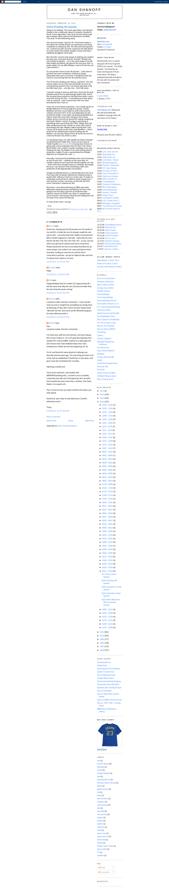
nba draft (100, 811)
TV (98, 852)
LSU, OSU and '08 (110, 152)
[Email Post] (90, 209)
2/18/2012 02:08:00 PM (58, 317)
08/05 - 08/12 (107, 481)
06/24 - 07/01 (107, 502)
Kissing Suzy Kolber (105, 288)
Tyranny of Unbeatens (112, 184)
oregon (100, 817)
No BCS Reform (111, 236)
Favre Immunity (111, 233)
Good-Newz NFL (111, 246)
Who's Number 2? (110, 179)
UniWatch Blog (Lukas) (106, 376)
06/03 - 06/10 (107, 513)
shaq (99, 830)
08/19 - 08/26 (107, 474)
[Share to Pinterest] (56, 212)
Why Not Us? (110, 227)
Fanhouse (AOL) (104, 310)
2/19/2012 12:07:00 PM (58, 411)
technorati (101, 840)
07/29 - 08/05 (107, 484)
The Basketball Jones (106, 316)
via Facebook (106, 44)
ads (98, 761)
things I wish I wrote (105, 846)
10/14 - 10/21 (107, 445)
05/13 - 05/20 (107, 524)
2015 (102, 391)
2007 (102, 646)
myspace (101, 802)
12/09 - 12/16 (107, 416)
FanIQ (99, 360)
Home (70, 421)
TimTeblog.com (104, 110)
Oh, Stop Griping (109, 168)
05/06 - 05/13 (107, 528)
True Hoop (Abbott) (105, 297)
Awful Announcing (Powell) (108, 313)
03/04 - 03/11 (107, 560)
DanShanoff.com (104, 662)
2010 (102, 636)
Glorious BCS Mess (113, 244)
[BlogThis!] (50, 212)
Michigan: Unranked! (111, 203)
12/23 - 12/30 (107, 408)
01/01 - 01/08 (107, 628)
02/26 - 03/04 (107, 564)
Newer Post (51, 421)
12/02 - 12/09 (107, 419)
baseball (100, 767)
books (99, 770)
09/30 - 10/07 (107, 452)
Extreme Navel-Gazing (106, 783)
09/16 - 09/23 (107, 459)
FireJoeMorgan (103, 294)
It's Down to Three (110, 171)
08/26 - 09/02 (107, 470)
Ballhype (100, 354)
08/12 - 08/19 (107, 477)
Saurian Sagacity (104, 338)
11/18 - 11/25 (107, 427)
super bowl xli (102, 836)
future (99, 786)
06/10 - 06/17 (107, 510)
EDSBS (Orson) (103, 291)
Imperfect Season (112, 241)
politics (100, 821)
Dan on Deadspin (104, 691)
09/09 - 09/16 (107, 463)
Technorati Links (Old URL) (108, 684)
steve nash (101, 833)
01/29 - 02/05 (107, 613)
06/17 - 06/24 (107, 506)
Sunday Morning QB (105, 357)
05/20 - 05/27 (107, 521)
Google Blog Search (105, 678)
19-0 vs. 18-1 (110, 238)
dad (98, 776)
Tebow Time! (108, 195)
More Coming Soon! (105, 379)
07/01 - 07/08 (107, 499)
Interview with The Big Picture (109, 688)
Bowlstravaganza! (110, 163)
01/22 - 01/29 (107, 617)
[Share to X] (52, 212)
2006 (102, 650)
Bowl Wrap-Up (109, 154)
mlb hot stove (102, 799)
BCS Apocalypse (110, 187)
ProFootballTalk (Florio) (106, 301)
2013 (102, 398)
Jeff (50, 280)
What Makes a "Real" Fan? (108, 260)
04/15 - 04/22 (107, 539)
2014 (102, 394)
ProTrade (101, 370)
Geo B (51, 226)
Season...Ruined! (110, 192)
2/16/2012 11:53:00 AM (58, 262)
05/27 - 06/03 (107, 517)
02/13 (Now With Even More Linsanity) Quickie (111, 602)
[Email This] (47, 212)
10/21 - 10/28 (107, 441)
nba (98, 808)
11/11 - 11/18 (107, 430)
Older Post (89, 421)
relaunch (100, 827)
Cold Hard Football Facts (107, 363)
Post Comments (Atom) (67, 426)
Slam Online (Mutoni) (105, 351)
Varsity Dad (102, 665)
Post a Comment (53, 417)
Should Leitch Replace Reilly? (109, 267)
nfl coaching (102, 814)
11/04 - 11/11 (107, 434)
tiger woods (102, 849)
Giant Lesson (110, 230)
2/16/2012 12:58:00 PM (58, 274)
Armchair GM (102, 367)
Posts (102, 868)
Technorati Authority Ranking (109, 681)
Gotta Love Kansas (110, 176)
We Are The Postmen (106, 326)
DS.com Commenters (106, 278)
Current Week (102, 96)
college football (103, 773)
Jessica (52, 299)
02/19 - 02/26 (107, 567)
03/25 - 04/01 (107, 549)
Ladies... (100, 335)
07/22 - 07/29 (107, 488)
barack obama (103, 764)
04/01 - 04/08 (107, 546)
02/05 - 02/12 (107, 609)
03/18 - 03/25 (107, 553)
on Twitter (107, 47)
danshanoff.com (103, 780)
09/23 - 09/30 (107, 455)
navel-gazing (102, 805)
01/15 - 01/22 (107, 620)
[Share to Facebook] (54, 212)
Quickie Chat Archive (105, 672)
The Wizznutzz (103, 348)
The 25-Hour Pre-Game (112, 206)
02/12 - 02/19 (107, 571)
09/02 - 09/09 (107, 466)
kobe (99, 795)
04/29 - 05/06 (107, 531)
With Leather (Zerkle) (105, 285)
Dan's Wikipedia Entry (106, 675)
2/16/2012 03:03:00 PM (58, 293)
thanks (100, 843)
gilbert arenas (102, 789)
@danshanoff (110, 30)
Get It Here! (102, 749)
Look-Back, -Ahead (110, 160)
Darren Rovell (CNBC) (106, 373)
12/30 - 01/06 (107, 405)
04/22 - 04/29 (107, 535)
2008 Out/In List (109, 157)
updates (100, 855)
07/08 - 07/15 (107, 495)
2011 (102, 632)
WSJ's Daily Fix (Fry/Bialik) (108, 320)
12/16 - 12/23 (107, 412)
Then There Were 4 (110, 173)
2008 (102, 643)
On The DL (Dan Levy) (106, 323)
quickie (100, 824)
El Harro (52, 268)
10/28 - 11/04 (107, 437)
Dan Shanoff (84, 10)
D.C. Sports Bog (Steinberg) (108, 307)
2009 (102, 639)
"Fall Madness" (109, 182)
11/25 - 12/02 (107, 423)
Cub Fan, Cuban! (111, 249)
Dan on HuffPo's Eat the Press (109, 700)
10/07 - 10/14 (107, 448)
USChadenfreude (110, 190)
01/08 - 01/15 (107, 624)
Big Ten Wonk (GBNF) (106, 329)
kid (98, 792)
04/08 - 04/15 (107, 542)
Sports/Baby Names (113, 225)
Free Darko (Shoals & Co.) (108, 304)
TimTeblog (101, 332)
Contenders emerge (111, 198)
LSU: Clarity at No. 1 (111, 201)
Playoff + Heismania (111, 165)
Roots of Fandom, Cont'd (107, 264)
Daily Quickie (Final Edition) (108, 669)
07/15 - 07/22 (107, 492)
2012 (102, 402)
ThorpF (52, 323)
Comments (104, 872)
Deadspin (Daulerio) (105, 282)
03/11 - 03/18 (107, 557)
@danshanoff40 (65, 144)
